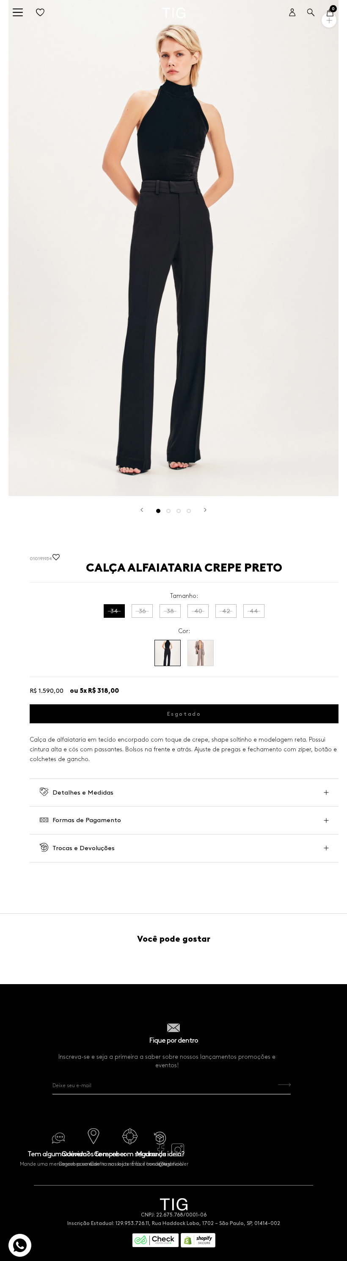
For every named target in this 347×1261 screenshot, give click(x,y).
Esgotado (184, 714)
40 (198, 611)
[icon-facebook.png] (160, 1154)
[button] (56, 559)
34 (114, 611)
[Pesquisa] (311, 12)
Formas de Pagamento (86, 820)
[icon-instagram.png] (177, 1154)
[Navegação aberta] (17, 12)
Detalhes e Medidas (82, 792)
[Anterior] (141, 510)
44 (254, 611)
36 (142, 611)
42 (226, 611)
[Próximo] (205, 510)
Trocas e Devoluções (83, 848)
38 (170, 611)
